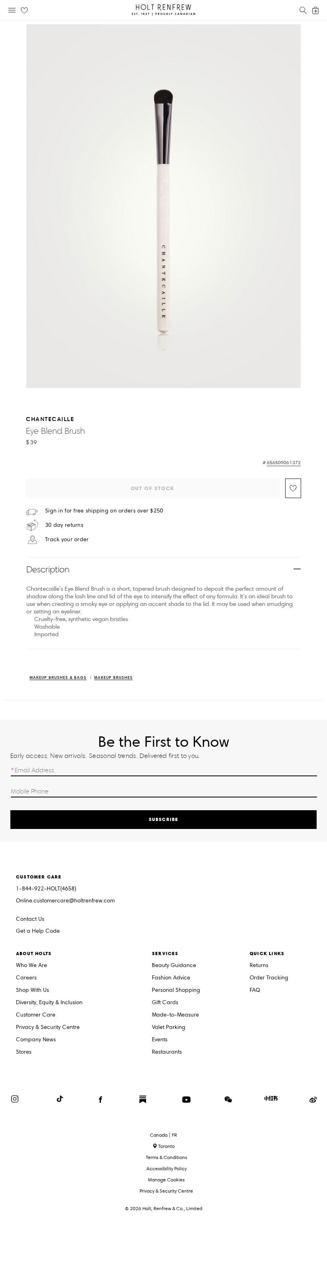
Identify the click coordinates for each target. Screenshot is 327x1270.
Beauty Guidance (174, 966)
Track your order (67, 539)
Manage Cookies (166, 1180)
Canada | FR (163, 1135)
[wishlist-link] (24, 10)
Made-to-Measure (175, 1015)
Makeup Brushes (113, 678)
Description (47, 569)
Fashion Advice (171, 978)
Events (159, 1040)
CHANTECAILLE (50, 419)
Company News (36, 1040)
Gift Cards (165, 1003)
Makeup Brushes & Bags (58, 678)
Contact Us (30, 919)
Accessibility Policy (166, 1168)
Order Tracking (269, 978)
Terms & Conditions (166, 1157)
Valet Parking (168, 1028)
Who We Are (31, 966)
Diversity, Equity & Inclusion (49, 1003)
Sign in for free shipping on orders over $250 (104, 511)
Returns (259, 966)
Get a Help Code (38, 931)
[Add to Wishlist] (293, 488)
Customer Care (35, 1015)
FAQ (255, 990)
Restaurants (167, 1052)
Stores (24, 1052)
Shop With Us (32, 990)
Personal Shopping (176, 990)
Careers (26, 978)
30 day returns (64, 525)
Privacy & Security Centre (48, 1028)
